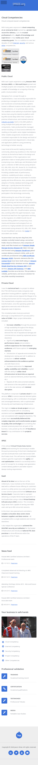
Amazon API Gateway (15, 269)
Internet (16, 43)
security (22, 43)
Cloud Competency (11, 642)
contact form (6, 261)
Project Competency (12, 656)
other (3, 45)
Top (19, 735)
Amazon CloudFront (22, 250)
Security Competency (12, 651)
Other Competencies (12, 660)
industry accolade (8, 122)
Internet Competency (12, 646)
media (27, 231)
